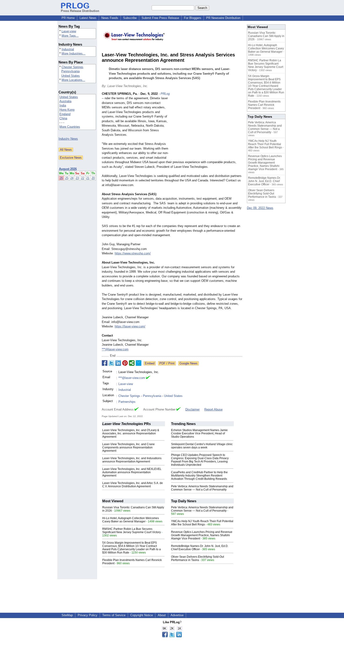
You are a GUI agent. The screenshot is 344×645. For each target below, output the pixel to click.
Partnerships (126, 401)
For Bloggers (192, 18)
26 (61, 178)
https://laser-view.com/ (130, 326)
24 (71, 178)
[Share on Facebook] (104, 363)
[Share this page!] (172, 636)
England (64, 114)
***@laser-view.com (115, 349)
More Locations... (73, 80)
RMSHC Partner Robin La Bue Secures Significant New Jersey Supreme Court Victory (131, 530)
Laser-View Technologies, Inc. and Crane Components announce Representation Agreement (128, 447)
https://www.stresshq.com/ (133, 253)
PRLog (165, 93)
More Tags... (70, 35)
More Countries (69, 126)
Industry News (68, 138)
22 (82, 178)
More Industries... (73, 53)
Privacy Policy (87, 615)
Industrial (68, 49)
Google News (188, 363)
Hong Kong (66, 109)
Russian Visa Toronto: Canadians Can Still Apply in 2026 (266, 36)
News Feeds (109, 18)
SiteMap (67, 615)
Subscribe (130, 18)
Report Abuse (213, 409)
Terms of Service (113, 615)
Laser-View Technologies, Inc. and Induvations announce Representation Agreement (131, 460)
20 (93, 178)
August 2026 (68, 169)
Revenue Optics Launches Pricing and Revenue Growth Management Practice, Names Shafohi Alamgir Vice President (201, 535)
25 (66, 178)
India (62, 105)
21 (87, 178)
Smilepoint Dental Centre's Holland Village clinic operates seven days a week (202, 446)
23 (77, 178)
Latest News (88, 18)
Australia (65, 101)
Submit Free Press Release (160, 18)
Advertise (177, 615)
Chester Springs (72, 67)
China (63, 118)
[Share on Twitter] (111, 363)
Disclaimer (192, 409)
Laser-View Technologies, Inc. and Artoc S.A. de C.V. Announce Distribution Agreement (132, 484)
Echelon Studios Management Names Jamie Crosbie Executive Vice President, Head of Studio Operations (199, 433)
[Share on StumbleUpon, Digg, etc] (132, 363)
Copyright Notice (141, 615)
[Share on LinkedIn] (118, 363)
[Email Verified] (148, 378)
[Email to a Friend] (138, 363)
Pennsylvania (70, 71)
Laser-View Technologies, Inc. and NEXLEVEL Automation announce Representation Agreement (131, 472)
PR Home (68, 18)
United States (70, 75)
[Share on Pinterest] (125, 363)
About (162, 615)
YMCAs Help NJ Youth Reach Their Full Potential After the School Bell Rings (202, 523)
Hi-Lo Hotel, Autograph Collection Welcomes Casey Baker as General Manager (130, 520)
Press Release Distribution (80, 11)
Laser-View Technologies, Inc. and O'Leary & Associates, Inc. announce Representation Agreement (130, 433)
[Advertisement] (207, 126)
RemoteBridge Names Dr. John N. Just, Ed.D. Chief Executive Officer (199, 547)
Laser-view (69, 31)
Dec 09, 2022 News (260, 208)
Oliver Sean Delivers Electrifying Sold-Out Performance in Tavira (197, 558)
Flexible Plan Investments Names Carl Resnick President (264, 105)
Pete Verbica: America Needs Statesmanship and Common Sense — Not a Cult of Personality (202, 488)
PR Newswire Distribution (223, 18)
